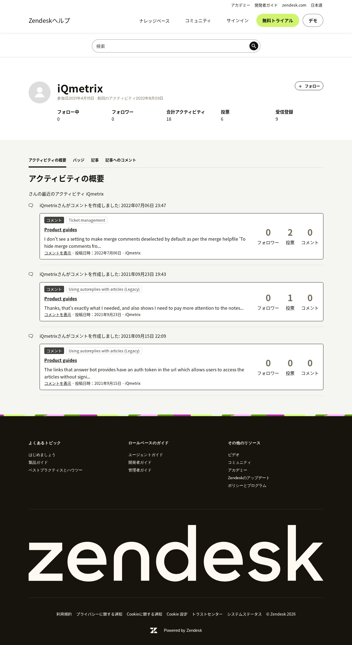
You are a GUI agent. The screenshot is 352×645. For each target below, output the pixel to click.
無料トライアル (277, 20)
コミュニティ (198, 20)
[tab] (47, 160)
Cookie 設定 (177, 614)
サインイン (238, 20)
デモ (313, 20)
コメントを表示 (57, 253)
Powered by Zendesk (183, 630)
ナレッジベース (154, 20)
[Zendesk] (176, 553)
